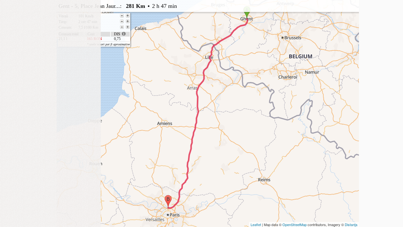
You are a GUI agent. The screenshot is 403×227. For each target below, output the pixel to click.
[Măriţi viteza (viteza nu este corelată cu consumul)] (128, 16)
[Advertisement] (50, 39)
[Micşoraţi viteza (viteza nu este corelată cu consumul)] (122, 16)
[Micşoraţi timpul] (122, 21)
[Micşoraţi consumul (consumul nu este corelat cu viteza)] (122, 27)
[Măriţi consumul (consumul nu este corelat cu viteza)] (128, 27)
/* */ (185, 23)
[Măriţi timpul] (128, 21)
